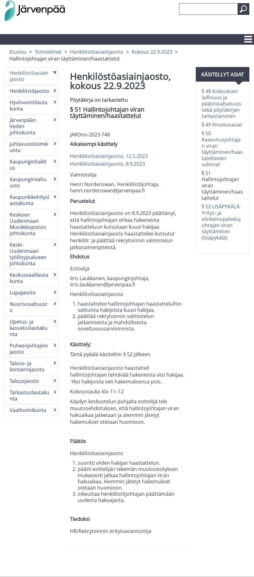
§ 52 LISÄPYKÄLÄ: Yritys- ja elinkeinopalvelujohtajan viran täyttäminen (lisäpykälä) (221, 222)
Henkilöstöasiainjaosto (96, 51)
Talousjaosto (24, 381)
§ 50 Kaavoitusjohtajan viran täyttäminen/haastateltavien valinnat (222, 149)
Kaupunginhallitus (28, 164)
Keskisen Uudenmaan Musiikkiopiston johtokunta (28, 224)
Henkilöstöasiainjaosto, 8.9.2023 (107, 163)
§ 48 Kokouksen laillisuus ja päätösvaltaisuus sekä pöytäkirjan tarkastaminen (221, 103)
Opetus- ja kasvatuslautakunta (28, 328)
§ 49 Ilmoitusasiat (222, 125)
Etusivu (17, 51)
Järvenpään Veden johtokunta (23, 126)
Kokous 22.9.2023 (152, 51)
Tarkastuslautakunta (29, 395)
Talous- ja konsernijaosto (27, 366)
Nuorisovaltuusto (28, 307)
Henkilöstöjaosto (29, 90)
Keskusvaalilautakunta (29, 277)
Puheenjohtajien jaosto (29, 348)
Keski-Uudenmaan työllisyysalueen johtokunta (28, 254)
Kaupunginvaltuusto (28, 182)
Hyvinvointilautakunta (28, 105)
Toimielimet (48, 51)
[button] (243, 9)
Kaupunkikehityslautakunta (29, 200)
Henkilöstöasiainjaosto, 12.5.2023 (109, 156)
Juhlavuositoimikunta (29, 147)
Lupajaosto (23, 292)
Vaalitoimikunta (28, 410)
